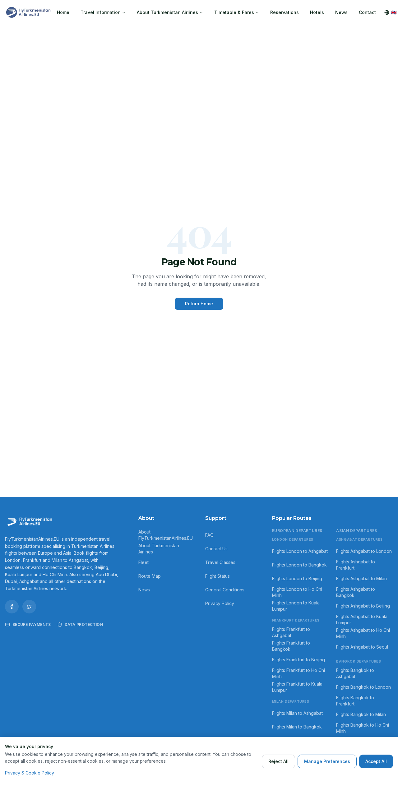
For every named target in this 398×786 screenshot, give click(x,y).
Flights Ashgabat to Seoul (362, 647)
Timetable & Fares (234, 12)
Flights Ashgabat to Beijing (363, 605)
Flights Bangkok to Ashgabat (355, 673)
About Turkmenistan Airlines (167, 12)
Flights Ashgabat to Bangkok (355, 592)
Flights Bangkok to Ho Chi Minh (362, 728)
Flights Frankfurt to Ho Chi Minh (298, 673)
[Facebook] (12, 606)
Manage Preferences (327, 761)
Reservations (284, 12)
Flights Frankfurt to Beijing (298, 659)
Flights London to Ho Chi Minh (297, 592)
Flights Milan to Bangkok (297, 726)
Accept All (376, 761)
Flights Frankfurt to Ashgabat (291, 632)
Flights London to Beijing (297, 578)
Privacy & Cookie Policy (29, 772)
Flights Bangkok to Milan (361, 714)
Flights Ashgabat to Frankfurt (355, 565)
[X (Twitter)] (29, 606)
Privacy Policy (219, 603)
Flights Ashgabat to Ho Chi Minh (363, 633)
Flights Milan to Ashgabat (297, 713)
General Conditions (224, 589)
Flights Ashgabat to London (364, 551)
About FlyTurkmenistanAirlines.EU (165, 535)
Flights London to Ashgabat (300, 551)
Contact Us (216, 548)
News (341, 12)
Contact (367, 12)
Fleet (143, 562)
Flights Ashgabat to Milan (361, 578)
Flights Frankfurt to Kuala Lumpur (297, 687)
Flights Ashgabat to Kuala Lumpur (361, 619)
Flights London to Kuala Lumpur (296, 606)
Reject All (278, 761)
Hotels (317, 12)
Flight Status (217, 576)
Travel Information (101, 12)
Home (63, 12)
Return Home (199, 303)
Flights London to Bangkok (299, 564)
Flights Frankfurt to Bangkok (291, 646)
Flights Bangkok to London (363, 687)
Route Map (149, 576)
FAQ (209, 535)
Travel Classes (220, 562)
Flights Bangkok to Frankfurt (355, 700)
